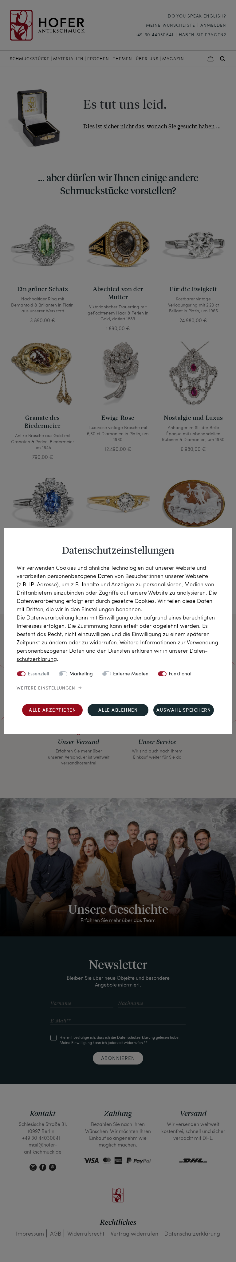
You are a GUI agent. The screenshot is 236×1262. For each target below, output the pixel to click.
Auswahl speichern (183, 710)
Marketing (81, 674)
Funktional (180, 674)
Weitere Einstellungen (46, 688)
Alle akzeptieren (52, 710)
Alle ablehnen (118, 710)
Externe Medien (130, 674)
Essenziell (38, 674)
